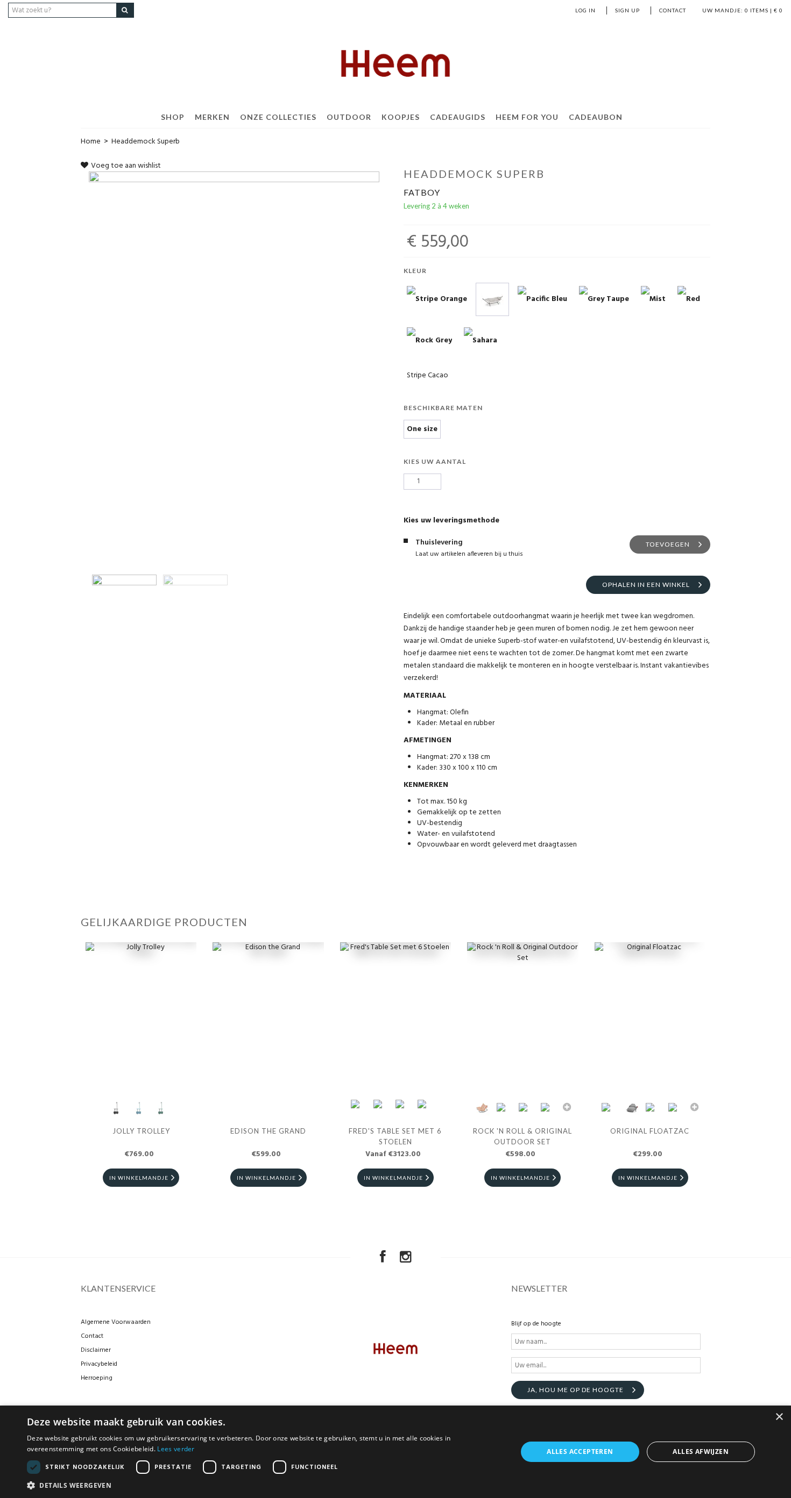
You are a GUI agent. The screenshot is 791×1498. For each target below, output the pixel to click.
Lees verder (175, 1448)
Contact (672, 10)
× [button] (779, 1417)
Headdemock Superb (145, 141)
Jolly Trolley (141, 1131)
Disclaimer (96, 1350)
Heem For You (527, 116)
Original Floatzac (649, 1131)
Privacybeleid (99, 1364)
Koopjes (401, 116)
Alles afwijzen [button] (701, 1451)
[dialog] (395, 1452)
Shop (173, 116)
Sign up (627, 10)
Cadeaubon (596, 116)
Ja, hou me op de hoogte (575, 1390)
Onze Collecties (278, 116)
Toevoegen (668, 544)
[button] (265, 1485)
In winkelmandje (138, 1177)
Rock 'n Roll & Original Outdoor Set (522, 1136)
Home (91, 141)
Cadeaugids (457, 116)
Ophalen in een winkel (646, 584)
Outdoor (349, 116)
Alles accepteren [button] (580, 1451)
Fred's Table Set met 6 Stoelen (395, 1136)
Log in (585, 10)
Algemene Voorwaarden (116, 1322)
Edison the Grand (268, 1131)
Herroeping (96, 1378)
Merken (212, 116)
